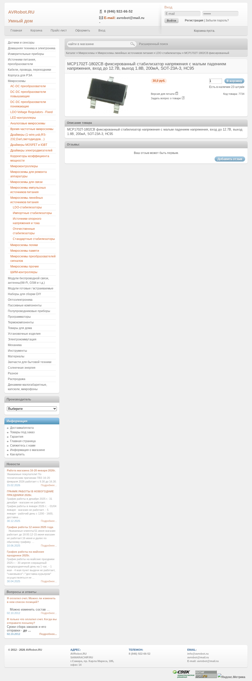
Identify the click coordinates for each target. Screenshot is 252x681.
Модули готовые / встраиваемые (30, 288)
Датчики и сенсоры (21, 42)
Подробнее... (49, 485)
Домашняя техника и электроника (31, 48)
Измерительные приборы (26, 54)
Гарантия (16, 436)
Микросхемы (87, 52)
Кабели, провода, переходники (29, 69)
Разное (13, 373)
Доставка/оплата (22, 428)
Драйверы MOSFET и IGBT (28, 145)
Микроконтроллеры (24, 166)
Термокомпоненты (21, 322)
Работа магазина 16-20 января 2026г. (31, 470)
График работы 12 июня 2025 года (30, 527)
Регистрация (194, 20)
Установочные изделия (24, 333)
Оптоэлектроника (20, 299)
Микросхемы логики (24, 245)
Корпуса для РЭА (20, 75)
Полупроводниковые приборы (29, 311)
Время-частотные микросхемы (31, 129)
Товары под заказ (22, 432)
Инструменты (17, 350)
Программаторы (19, 316)
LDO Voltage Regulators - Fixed (31, 112)
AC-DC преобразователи (28, 86)
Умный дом (20, 20)
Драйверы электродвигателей (31, 150)
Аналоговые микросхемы (27, 123)
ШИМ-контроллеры (23, 272)
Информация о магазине (27, 450)
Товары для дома (20, 328)
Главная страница (23, 441)
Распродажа (16, 379)
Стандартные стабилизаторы (34, 239)
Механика (15, 345)
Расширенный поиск (153, 44)
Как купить (17, 454)
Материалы (16, 356)
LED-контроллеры (23, 117)
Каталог (71, 52)
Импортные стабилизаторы (32, 213)
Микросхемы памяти (24, 250)
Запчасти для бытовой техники (29, 362)
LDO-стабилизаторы (168, 52)
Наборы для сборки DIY (24, 294)
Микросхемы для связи (26, 182)
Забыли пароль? (217, 20)
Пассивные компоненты (25, 305)
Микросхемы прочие (24, 266)
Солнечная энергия (21, 367)
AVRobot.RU (21, 12)
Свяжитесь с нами (22, 445)
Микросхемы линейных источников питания (125, 52)
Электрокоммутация (22, 339)
